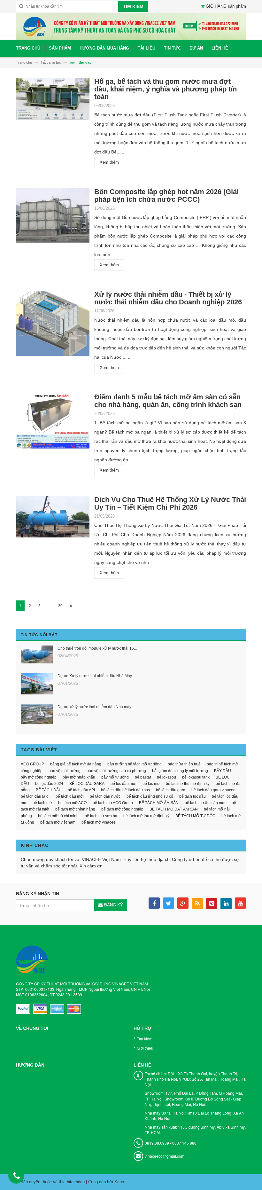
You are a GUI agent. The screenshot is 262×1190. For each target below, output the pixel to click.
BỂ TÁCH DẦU (49, 790)
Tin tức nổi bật (39, 635)
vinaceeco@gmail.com (164, 1156)
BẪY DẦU (222, 771)
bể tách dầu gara (170, 790)
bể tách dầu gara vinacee (213, 790)
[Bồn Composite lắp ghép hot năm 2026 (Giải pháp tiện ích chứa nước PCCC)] (52, 217)
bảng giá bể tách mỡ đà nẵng (75, 764)
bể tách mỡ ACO (72, 803)
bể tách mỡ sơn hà (101, 816)
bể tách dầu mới (70, 796)
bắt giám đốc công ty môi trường (180, 771)
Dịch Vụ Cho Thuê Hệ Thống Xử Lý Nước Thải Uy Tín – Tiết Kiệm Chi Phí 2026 (170, 503)
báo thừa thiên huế (184, 764)
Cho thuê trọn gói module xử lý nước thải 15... (97, 648)
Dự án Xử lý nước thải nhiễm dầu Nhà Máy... (96, 676)
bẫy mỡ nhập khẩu (79, 777)
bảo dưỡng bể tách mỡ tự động (134, 764)
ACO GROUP (32, 764)
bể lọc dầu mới (123, 783)
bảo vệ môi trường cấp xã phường (116, 771)
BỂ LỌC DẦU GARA (86, 783)
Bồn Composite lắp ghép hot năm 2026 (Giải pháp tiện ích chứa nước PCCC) (166, 195)
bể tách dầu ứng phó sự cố (150, 796)
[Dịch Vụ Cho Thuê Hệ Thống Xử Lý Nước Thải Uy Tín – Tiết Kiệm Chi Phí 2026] (52, 518)
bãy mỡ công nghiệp (39, 777)
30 (60, 606)
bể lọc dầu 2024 (49, 783)
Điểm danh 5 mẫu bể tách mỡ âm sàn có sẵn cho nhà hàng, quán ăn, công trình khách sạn (168, 401)
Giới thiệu (145, 1048)
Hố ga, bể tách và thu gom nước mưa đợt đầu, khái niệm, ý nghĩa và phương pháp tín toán (165, 89)
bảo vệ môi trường (65, 771)
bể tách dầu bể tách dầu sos (125, 790)
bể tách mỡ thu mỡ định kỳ (146, 816)
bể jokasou (166, 777)
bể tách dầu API (81, 790)
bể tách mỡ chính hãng (75, 809)
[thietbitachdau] (131, 26)
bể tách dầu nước (105, 796)
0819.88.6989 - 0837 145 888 (170, 1143)
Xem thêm (109, 162)
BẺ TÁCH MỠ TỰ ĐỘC (195, 816)
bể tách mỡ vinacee (98, 822)
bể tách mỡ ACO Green (113, 803)
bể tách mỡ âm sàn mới (205, 803)
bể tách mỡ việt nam (57, 822)
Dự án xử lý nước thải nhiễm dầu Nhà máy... (96, 707)
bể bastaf (143, 777)
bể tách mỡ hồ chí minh (58, 816)
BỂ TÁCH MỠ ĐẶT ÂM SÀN (174, 809)
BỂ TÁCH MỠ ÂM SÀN (159, 803)
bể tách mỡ (42, 803)
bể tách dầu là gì (35, 796)
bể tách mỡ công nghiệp (122, 809)
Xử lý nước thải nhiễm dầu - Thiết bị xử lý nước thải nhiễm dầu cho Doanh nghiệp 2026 (168, 298)
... (49, 606)
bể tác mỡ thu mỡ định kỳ (188, 783)
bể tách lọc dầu (192, 796)
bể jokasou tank (196, 777)
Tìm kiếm (144, 1038)
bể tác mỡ (151, 783)
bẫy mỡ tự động (115, 777)
